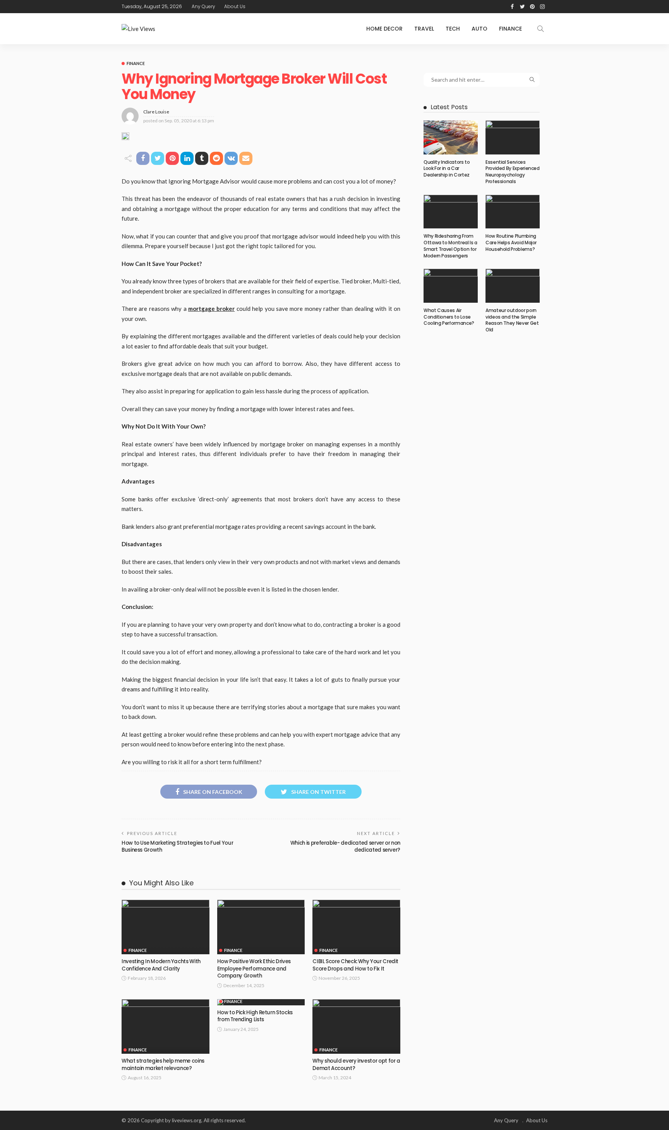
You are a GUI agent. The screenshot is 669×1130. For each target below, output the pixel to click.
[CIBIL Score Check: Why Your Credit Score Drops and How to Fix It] (356, 927)
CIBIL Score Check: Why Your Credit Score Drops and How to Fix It (355, 965)
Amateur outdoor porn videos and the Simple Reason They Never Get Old (512, 320)
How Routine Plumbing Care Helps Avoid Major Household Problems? (511, 242)
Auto (479, 29)
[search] (540, 28)
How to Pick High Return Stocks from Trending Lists (255, 1016)
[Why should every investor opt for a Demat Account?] (356, 1026)
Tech (453, 29)
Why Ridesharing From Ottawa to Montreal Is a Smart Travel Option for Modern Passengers (450, 246)
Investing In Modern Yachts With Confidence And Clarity (161, 965)
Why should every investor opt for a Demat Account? (356, 1064)
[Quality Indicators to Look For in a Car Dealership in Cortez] (451, 137)
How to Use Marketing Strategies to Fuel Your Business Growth (177, 846)
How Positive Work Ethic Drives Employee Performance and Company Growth (254, 968)
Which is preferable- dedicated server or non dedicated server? (345, 846)
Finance (510, 29)
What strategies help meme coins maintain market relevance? (163, 1064)
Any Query (203, 6)
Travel (424, 29)
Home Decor (384, 29)
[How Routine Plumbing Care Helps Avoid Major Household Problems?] (512, 212)
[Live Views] (138, 29)
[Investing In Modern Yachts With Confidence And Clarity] (165, 927)
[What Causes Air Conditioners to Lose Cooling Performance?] (451, 286)
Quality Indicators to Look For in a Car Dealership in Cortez (447, 168)
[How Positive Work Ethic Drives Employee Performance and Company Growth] (261, 927)
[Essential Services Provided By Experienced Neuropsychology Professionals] (512, 137)
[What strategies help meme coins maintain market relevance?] (165, 1026)
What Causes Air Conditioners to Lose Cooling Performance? (449, 317)
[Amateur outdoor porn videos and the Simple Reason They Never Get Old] (512, 286)
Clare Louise (156, 112)
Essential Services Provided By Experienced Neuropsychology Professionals (512, 172)
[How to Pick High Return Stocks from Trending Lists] (261, 1002)
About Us (234, 6)
